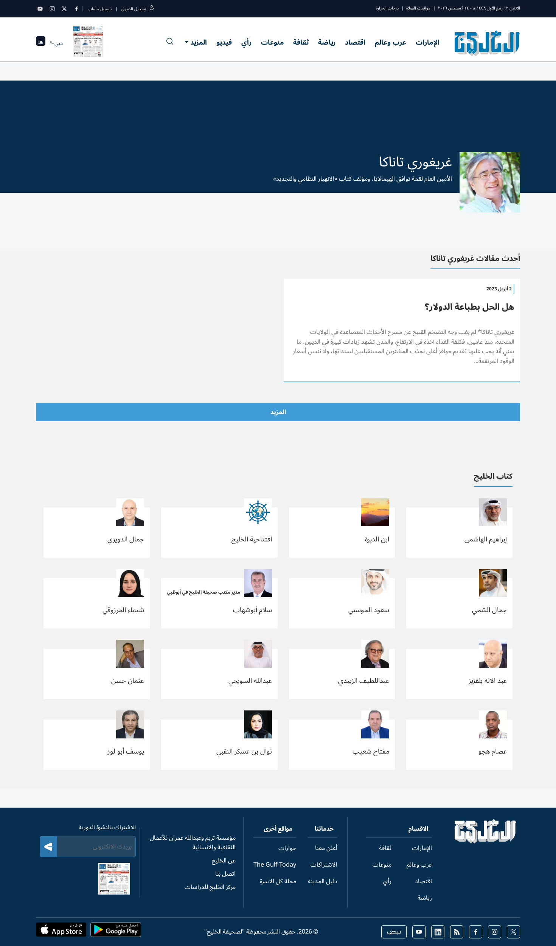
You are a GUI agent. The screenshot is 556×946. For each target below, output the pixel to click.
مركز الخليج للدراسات (210, 887)
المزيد (198, 42)
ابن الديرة (377, 539)
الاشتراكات (324, 864)
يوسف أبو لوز (125, 751)
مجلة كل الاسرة (278, 881)
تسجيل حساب (100, 9)
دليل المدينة (322, 881)
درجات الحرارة (387, 8)
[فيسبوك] (76, 8)
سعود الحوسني (368, 610)
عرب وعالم (390, 42)
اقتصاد (355, 42)
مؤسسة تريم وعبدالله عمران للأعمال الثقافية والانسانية (193, 842)
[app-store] (61, 932)
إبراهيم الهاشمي (485, 539)
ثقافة (301, 42)
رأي (246, 42)
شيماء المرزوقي (123, 610)
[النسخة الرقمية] (88, 43)
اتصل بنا (225, 873)
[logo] (487, 43)
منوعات (272, 42)
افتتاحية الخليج (251, 539)
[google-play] (115, 932)
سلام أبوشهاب (252, 610)
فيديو (224, 42)
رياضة (326, 42)
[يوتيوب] (40, 8)
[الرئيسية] (485, 841)
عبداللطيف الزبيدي (363, 680)
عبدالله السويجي (250, 680)
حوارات (287, 848)
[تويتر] (64, 8)
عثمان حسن (127, 680)
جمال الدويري (125, 539)
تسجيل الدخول (133, 9)
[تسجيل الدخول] (152, 9)
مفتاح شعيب (371, 751)
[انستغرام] (52, 8)
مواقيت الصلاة (418, 8)
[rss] (456, 932)
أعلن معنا (326, 848)
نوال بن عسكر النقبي (244, 751)
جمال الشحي (489, 610)
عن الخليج (224, 860)
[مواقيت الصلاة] (40, 43)
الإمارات (428, 42)
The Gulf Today (274, 864)
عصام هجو (492, 751)
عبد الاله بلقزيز (488, 680)
